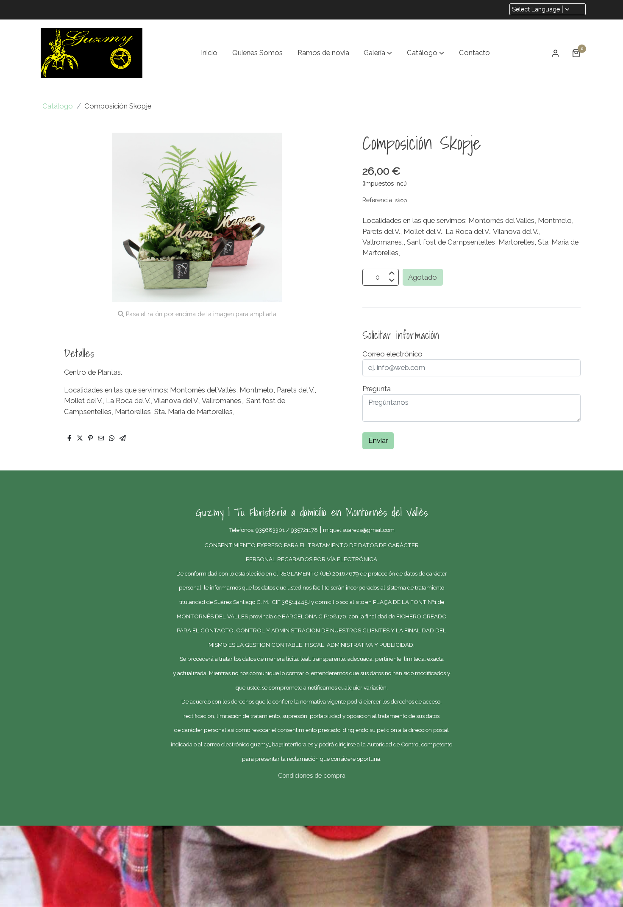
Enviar (378, 440)
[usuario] (556, 53)
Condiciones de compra (311, 775)
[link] (91, 53)
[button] (377, 53)
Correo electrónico (392, 354)
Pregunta (376, 388)
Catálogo (57, 106)
